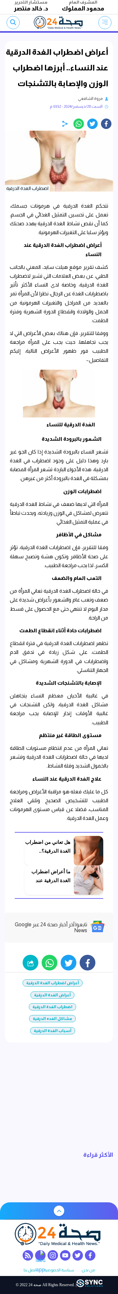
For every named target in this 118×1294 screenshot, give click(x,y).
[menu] (104, 22)
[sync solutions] (89, 1285)
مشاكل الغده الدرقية (52, 1018)
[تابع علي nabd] (40, 1255)
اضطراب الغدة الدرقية (52, 1007)
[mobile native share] (30, 963)
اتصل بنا (30, 1270)
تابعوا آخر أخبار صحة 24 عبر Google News (51, 927)
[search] (13, 22)
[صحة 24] (59, 22)
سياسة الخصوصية (59, 1270)
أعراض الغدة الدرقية (52, 995)
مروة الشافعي (90, 98)
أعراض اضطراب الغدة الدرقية (52, 983)
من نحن (88, 1270)
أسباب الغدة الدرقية (52, 1030)
